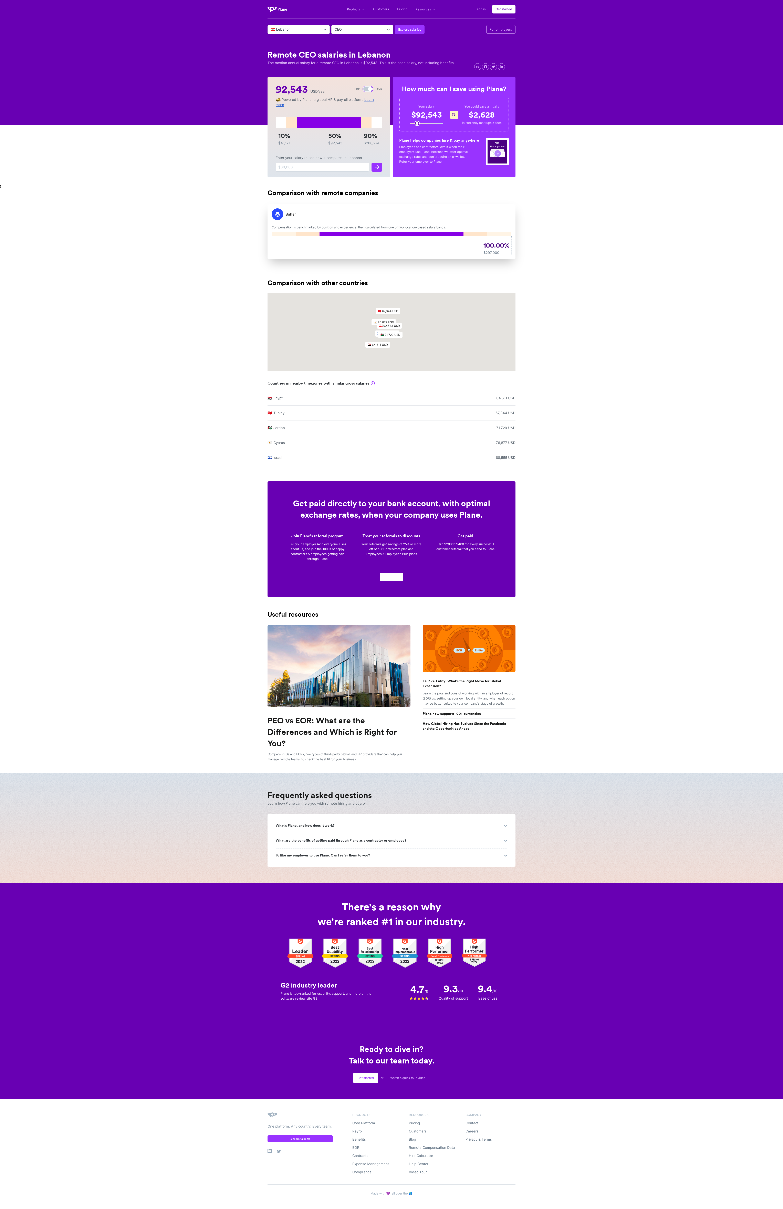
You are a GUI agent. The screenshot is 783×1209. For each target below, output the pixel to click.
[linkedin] (501, 66)
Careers (472, 1131)
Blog (412, 1139)
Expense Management (370, 1164)
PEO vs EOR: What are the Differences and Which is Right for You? (332, 732)
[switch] (367, 89)
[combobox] (271, 29)
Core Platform (363, 1123)
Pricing (402, 9)
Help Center (418, 1164)
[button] (391, 327)
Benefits (359, 1139)
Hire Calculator (421, 1156)
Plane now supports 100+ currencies (452, 714)
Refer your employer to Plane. (420, 161)
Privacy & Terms (479, 1139)
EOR (355, 1148)
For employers (501, 29)
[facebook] (485, 66)
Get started (504, 9)
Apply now (391, 577)
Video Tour (418, 1172)
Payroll (357, 1131)
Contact (472, 1123)
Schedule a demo (300, 1139)
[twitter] (493, 66)
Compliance (362, 1172)
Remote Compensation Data (432, 1148)
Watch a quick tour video (408, 1078)
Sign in (481, 9)
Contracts (360, 1156)
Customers (381, 9)
